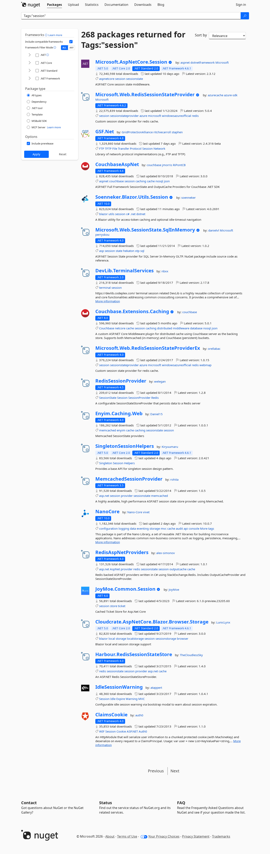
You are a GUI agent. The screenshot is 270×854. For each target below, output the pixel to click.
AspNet (115, 569)
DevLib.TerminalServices (124, 270)
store (113, 606)
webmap (205, 365)
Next (174, 771)
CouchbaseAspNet (117, 164)
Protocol (135, 148)
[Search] (245, 15)
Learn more (55, 35)
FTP (101, 148)
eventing (143, 528)
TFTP (108, 148)
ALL (64, 47)
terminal (105, 288)
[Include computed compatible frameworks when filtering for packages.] (71, 41)
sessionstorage (165, 638)
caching (140, 181)
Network (159, 148)
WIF (102, 731)
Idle (113, 699)
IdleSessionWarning (119, 687)
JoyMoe (174, 589)
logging (124, 528)
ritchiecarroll (162, 132)
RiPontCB (179, 165)
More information (107, 301)
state (119, 251)
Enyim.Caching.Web (118, 413)
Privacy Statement (195, 836)
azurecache (216, 95)
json (167, 181)
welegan (160, 381)
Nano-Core (135, 512)
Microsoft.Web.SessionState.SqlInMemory (145, 230)
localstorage (135, 638)
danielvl (214, 230)
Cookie (121, 731)
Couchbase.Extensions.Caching (132, 311)
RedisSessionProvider (120, 381)
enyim (121, 430)
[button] (46, 35)
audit (179, 528)
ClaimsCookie (111, 714)
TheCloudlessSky (191, 655)
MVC (141, 699)
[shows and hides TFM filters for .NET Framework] (29, 78)
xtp (137, 251)
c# (128, 214)
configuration (108, 528)
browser (182, 638)
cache (151, 181)
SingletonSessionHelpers (124, 446)
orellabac (214, 349)
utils (111, 214)
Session (147, 148)
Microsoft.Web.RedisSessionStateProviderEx (147, 348)
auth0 (139, 715)
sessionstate (134, 79)
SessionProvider (139, 398)
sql (142, 251)
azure (143, 116)
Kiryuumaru (170, 447)
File (114, 148)
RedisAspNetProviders (121, 552)
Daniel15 (156, 414)
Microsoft (222, 62)
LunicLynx (223, 622)
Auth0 (143, 731)
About (110, 836)
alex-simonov (165, 553)
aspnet (185, 62)
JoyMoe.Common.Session (125, 589)
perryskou (102, 235)
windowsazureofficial (176, 116)
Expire (120, 699)
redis (195, 116)
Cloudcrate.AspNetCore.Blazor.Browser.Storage (151, 621)
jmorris (167, 165)
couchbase (154, 165)
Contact (29, 802)
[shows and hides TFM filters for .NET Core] (29, 63)
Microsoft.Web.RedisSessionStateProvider (145, 94)
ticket (121, 606)
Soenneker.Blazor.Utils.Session (131, 197)
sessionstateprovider (124, 116)
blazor (103, 214)
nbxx (164, 271)
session (120, 79)
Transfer (123, 148)
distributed (164, 328)
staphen (177, 132)
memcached (107, 430)
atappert (156, 688)
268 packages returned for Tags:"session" (133, 39)
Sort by (201, 35)
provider (127, 496)
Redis (155, 398)
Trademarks (221, 836)
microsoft (154, 116)
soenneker (188, 197)
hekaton (128, 251)
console (194, 528)
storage (154, 528)
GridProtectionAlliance (137, 132)
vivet (146, 512)
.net (132, 214)
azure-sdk (230, 95)
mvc (163, 528)
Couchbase (106, 328)
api (186, 528)
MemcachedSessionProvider (128, 479)
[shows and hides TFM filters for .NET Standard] (29, 71)
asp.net (104, 496)
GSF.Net (104, 131)
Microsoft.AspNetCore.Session (131, 62)
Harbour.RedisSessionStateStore (133, 654)
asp (101, 251)
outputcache (177, 569)
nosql (159, 181)
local (112, 638)
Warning (131, 699)
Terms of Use (127, 836)
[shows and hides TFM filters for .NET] (29, 55)
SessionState (107, 398)
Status (105, 802)
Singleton (105, 463)
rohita (174, 479)
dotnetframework (202, 62)
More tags (207, 528)
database (196, 328)
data (133, 528)
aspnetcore (106, 79)
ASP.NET (132, 731)
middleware (181, 328)
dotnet (140, 214)
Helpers (129, 463)
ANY (72, 47)
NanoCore (107, 511)
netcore (120, 328)
